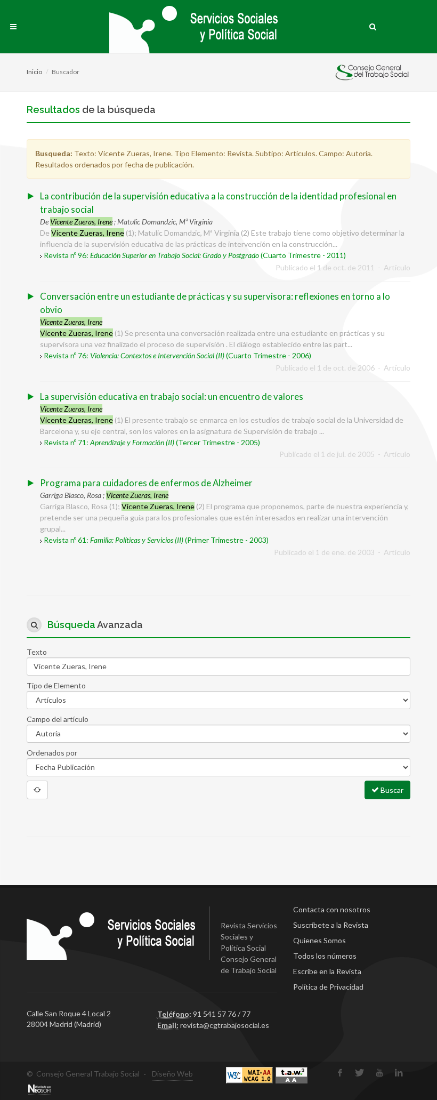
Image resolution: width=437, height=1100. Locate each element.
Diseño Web (172, 1073)
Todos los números (325, 955)
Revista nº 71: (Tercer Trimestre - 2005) (152, 442)
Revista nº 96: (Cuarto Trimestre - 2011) (195, 255)
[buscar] (373, 25)
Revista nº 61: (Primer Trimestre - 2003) (156, 539)
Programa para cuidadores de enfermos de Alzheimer (146, 482)
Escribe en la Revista (327, 971)
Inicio (34, 72)
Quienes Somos (319, 940)
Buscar (391, 789)
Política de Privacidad (328, 986)
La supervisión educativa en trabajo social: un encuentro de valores (171, 396)
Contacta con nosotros (331, 909)
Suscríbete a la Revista (330, 924)
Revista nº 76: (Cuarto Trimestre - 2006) (177, 355)
